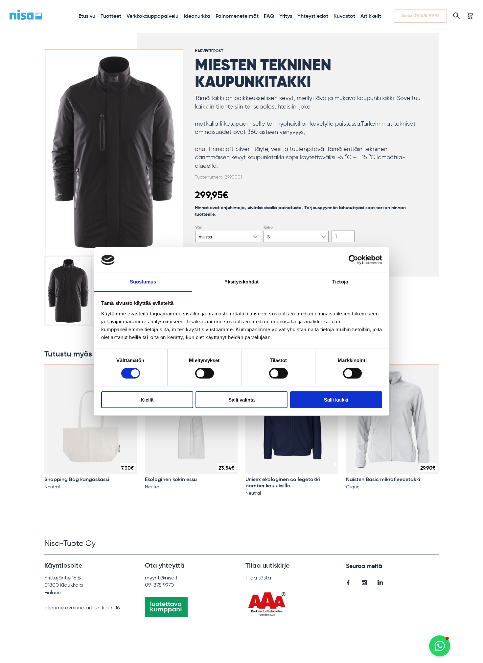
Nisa (26, 15)
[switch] (204, 373)
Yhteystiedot (312, 15)
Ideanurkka (197, 15)
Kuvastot (344, 15)
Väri (198, 227)
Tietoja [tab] (340, 281)
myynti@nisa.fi (161, 578)
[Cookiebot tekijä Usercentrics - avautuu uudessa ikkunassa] (353, 260)
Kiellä (147, 400)
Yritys (285, 15)
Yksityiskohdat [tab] (241, 281)
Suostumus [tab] (143, 281)
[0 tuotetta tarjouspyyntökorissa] (470, 16)
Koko (268, 227)
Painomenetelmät (237, 15)
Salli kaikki (336, 400)
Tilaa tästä (258, 578)
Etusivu (87, 15)
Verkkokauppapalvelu (152, 15)
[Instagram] (364, 581)
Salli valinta (241, 400)
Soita (420, 15)
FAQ (269, 15)
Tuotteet (111, 15)
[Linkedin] (380, 581)
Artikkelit (370, 15)
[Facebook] (348, 581)
